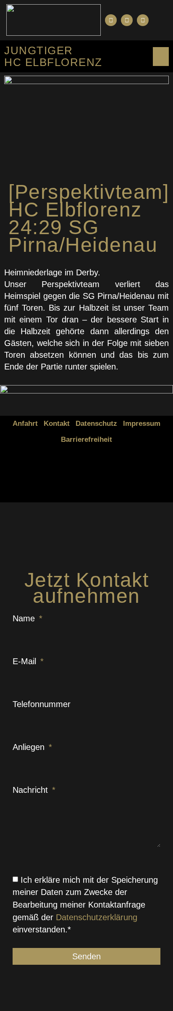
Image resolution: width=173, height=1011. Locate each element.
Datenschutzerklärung (96, 916)
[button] (160, 20)
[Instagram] (143, 20)
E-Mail (26, 661)
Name (25, 618)
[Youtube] (127, 20)
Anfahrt (25, 424)
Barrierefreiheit (86, 439)
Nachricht (31, 790)
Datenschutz (96, 424)
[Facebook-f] (111, 20)
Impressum (141, 424)
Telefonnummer (42, 704)
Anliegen (30, 747)
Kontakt (57, 424)
